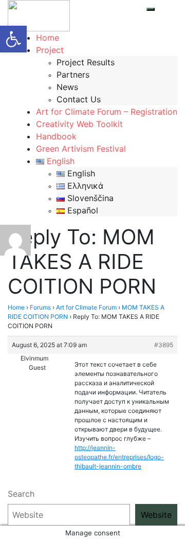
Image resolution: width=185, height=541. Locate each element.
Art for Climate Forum (86, 307)
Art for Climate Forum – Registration (106, 111)
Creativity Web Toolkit (79, 124)
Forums (40, 307)
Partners (73, 74)
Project (50, 50)
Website (156, 515)
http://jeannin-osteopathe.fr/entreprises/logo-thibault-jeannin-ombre (119, 457)
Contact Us (79, 99)
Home (47, 37)
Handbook (56, 136)
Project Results (86, 62)
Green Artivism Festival (81, 148)
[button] (13, 39)
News (67, 87)
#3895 (163, 345)
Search (21, 494)
